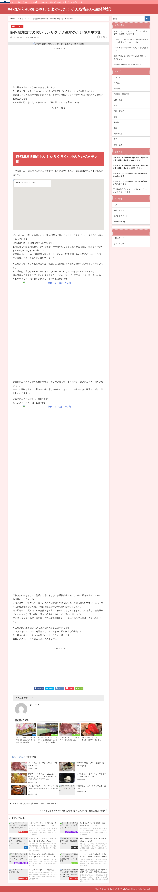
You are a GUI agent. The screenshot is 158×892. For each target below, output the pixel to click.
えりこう (104, 37)
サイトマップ (119, 244)
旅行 (115, 117)
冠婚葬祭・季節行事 (121, 94)
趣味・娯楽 (118, 145)
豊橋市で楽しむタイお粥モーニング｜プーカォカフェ (36, 803)
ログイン (117, 205)
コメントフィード (120, 216)
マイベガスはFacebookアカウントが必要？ (130, 173)
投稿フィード (119, 210)
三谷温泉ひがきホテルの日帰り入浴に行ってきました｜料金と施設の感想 (72, 811)
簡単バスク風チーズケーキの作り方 (127, 64)
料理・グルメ (17, 26)
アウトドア (118, 77)
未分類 (116, 122)
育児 (115, 139)
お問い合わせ (119, 238)
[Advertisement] (58, 67)
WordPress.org (119, 221)
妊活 (115, 105)
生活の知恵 (118, 133)
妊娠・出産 (118, 100)
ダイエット (118, 83)
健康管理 (117, 88)
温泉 (115, 128)
